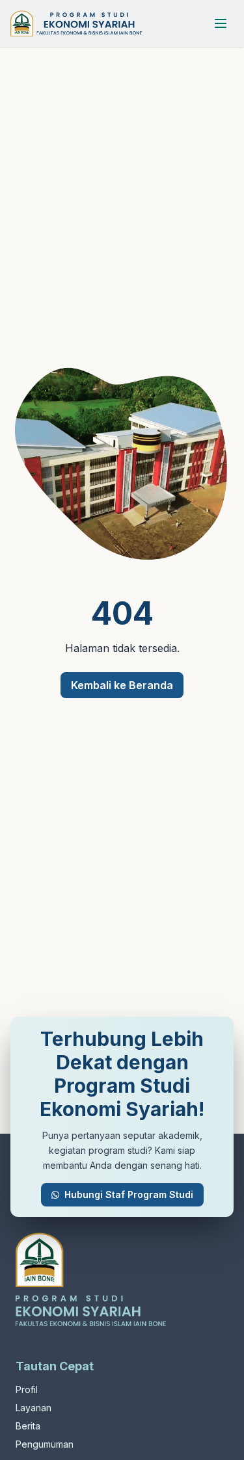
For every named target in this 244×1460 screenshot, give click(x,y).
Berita (28, 1425)
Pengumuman (45, 1444)
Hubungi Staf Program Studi (128, 1194)
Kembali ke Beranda (122, 685)
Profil (27, 1389)
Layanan (33, 1407)
